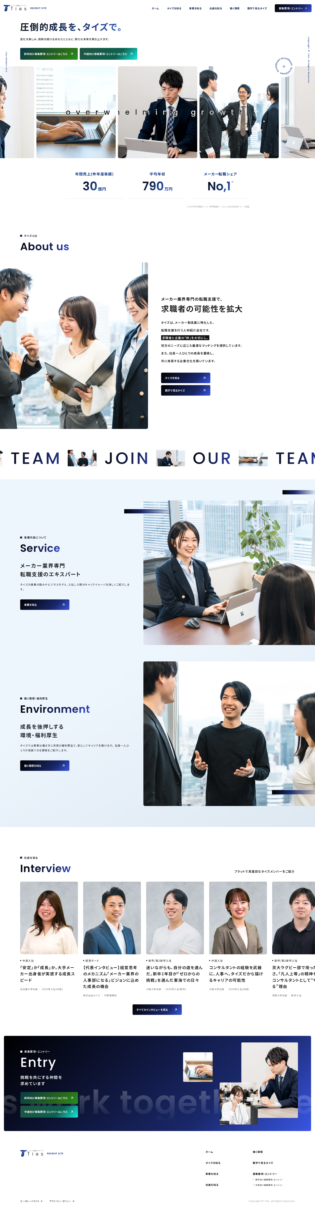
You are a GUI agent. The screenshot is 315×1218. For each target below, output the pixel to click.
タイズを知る (213, 1163)
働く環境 (258, 1152)
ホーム (209, 1152)
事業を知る (212, 1174)
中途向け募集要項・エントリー (269, 1185)
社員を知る (212, 1184)
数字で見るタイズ (263, 1163)
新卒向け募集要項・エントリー (269, 1179)
